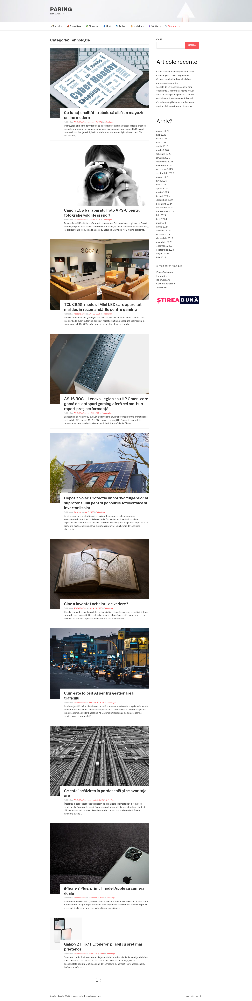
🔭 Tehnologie (172, 26)
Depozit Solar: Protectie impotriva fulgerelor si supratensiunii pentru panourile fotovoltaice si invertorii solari (106, 503)
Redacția (77, 512)
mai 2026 (161, 142)
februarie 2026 (163, 154)
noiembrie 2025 (164, 165)
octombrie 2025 (164, 169)
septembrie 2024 (165, 211)
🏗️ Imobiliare (137, 26)
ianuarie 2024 (163, 234)
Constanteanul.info (165, 283)
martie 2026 (162, 150)
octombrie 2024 (164, 207)
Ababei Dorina (80, 122)
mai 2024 (161, 223)
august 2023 (162, 253)
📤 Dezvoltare (74, 26)
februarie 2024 (163, 230)
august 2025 (162, 177)
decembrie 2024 (164, 200)
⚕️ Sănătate (154, 26)
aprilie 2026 (162, 146)
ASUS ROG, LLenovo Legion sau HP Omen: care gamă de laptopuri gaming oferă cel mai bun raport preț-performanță (106, 404)
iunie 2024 (161, 219)
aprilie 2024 (162, 226)
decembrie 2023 (164, 238)
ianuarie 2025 (163, 196)
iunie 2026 (161, 138)
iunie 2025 (161, 181)
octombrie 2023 (164, 246)
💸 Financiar (92, 26)
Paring (61, 9)
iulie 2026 (161, 135)
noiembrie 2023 (164, 242)
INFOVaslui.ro (163, 280)
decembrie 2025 (164, 161)
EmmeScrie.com (164, 272)
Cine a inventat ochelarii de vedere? (96, 604)
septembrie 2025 (165, 173)
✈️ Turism (121, 26)
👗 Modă (107, 26)
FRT (200, 996)
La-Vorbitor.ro (163, 276)
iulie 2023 (161, 257)
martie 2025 (162, 192)
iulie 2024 (161, 215)
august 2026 (162, 131)
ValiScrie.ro (161, 287)
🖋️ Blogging (56, 26)
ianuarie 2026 (163, 158)
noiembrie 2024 (164, 204)
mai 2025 (161, 184)
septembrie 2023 (165, 250)
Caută (159, 39)
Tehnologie (108, 122)
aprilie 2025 (162, 188)
